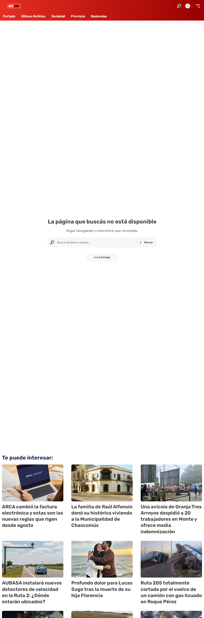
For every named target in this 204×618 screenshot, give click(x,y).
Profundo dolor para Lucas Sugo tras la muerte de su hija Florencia (101, 589)
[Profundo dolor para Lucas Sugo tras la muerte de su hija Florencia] (102, 559)
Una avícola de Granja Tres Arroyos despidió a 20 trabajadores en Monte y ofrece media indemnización (171, 519)
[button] (179, 6)
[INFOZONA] (14, 6)
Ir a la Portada (102, 257)
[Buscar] (97, 242)
